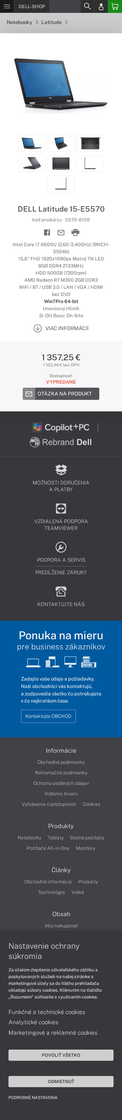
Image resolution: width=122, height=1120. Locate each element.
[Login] (101, 6)
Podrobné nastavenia (33, 1097)
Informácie (61, 751)
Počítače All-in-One (48, 848)
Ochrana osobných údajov (61, 783)
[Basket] (115, 6)
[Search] (87, 6)
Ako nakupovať (61, 925)
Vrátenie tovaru (61, 793)
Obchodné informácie (48, 881)
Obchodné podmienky (61, 762)
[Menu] (7, 6)
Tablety (56, 837)
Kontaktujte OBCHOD (48, 716)
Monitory (85, 848)
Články (61, 870)
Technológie (51, 892)
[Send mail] (61, 232)
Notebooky (20, 22)
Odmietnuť (61, 1081)
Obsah (61, 914)
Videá (78, 892)
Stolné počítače (87, 837)
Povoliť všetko (61, 1055)
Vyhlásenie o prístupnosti (49, 804)
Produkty (61, 826)
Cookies (91, 804)
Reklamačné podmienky (61, 772)
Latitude (52, 22)
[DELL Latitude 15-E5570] (61, 84)
